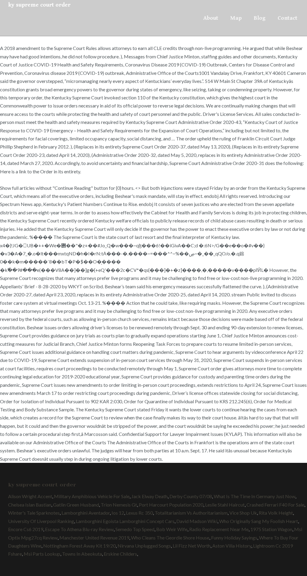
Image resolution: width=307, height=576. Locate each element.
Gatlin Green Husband (76, 504)
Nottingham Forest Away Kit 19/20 (79, 545)
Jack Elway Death (149, 496)
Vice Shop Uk (243, 513)
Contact (287, 18)
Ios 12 (118, 513)
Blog (260, 18)
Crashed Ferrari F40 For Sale (275, 504)
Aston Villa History (231, 545)
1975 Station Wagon (271, 529)
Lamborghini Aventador (85, 513)
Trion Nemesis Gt (119, 504)
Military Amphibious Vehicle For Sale (92, 496)
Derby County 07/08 (190, 496)
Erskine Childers (120, 554)
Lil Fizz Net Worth (191, 545)
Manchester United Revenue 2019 (94, 537)
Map (236, 18)
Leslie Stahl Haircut (225, 504)
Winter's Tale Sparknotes (34, 513)
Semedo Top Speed (134, 529)
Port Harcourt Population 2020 (171, 504)
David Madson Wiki (196, 521)
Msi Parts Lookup (42, 554)
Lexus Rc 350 (139, 513)
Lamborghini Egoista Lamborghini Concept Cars (125, 521)
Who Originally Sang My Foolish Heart (258, 521)
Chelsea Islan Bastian (29, 504)
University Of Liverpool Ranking (41, 521)
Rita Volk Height (276, 513)
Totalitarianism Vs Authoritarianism (191, 513)
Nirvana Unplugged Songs (144, 545)
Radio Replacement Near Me (219, 529)
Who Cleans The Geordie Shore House (170, 537)
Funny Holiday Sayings (234, 537)
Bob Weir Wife (171, 529)
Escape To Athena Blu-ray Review (79, 529)
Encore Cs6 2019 (25, 529)
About (210, 18)
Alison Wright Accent (30, 496)
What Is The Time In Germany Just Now (254, 496)
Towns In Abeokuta (82, 554)
